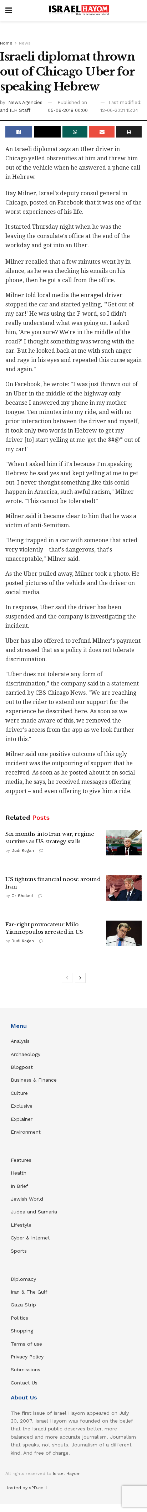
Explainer (21, 1119)
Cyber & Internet (30, 1238)
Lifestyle (21, 1225)
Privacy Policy (27, 1357)
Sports (19, 1251)
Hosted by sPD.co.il (26, 1487)
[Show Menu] (8, 10)
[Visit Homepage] (78, 11)
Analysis (21, 1041)
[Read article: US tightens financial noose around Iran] (124, 888)
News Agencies (25, 102)
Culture (19, 1093)
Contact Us (24, 1383)
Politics (19, 1318)
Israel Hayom (67, 1473)
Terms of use (26, 1344)
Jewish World (27, 1199)
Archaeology (25, 1054)
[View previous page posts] (67, 978)
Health (18, 1173)
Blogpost (22, 1067)
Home (6, 43)
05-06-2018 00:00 (68, 110)
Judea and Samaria (34, 1212)
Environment (26, 1132)
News (25, 43)
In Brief (19, 1186)
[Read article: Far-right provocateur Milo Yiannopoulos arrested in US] (124, 933)
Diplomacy (24, 1279)
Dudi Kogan (22, 850)
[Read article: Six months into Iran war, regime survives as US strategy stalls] (124, 843)
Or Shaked (22, 896)
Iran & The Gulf (29, 1292)
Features (21, 1160)
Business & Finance (34, 1080)
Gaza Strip (23, 1305)
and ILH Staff (15, 110)
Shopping (22, 1331)
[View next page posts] (80, 978)
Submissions (25, 1369)
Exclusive (21, 1106)
